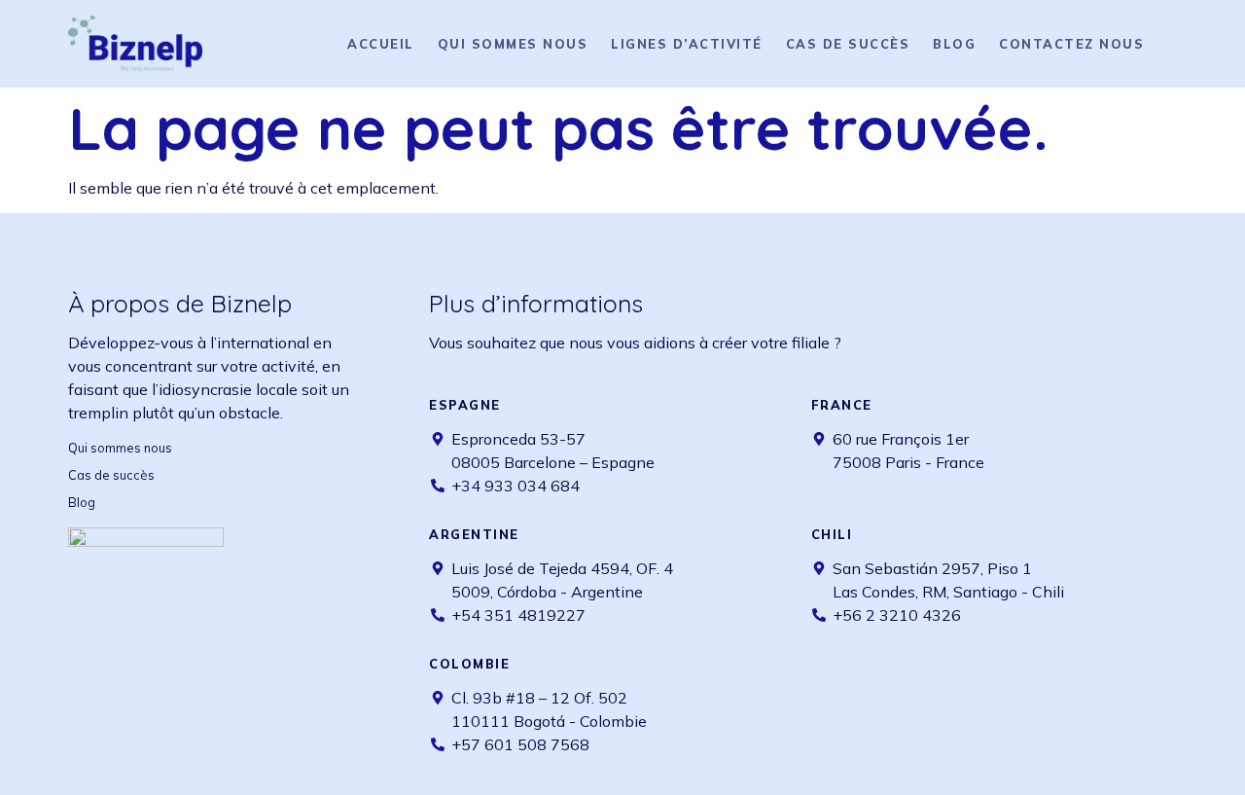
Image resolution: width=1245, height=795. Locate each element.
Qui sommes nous (513, 44)
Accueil (380, 44)
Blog (954, 44)
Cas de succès (848, 44)
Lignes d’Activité (687, 44)
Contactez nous (1071, 44)
